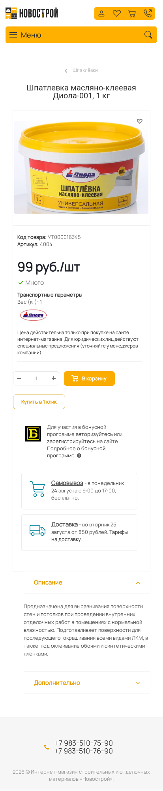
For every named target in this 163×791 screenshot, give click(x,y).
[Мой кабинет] (101, 12)
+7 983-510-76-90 (83, 751)
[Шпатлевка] (81, 172)
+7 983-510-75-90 (84, 743)
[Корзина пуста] (132, 12)
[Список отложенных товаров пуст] (117, 12)
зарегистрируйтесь (71, 441)
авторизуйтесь (94, 434)
